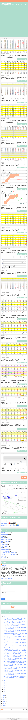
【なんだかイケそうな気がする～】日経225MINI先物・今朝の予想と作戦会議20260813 (15, 656)
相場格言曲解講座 (5, 549)
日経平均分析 (4, 544)
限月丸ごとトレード (22, 59)
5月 (5, 683)
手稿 (2, 547)
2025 (4, 693)
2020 (4, 703)
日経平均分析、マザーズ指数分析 (8, 552)
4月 (5, 685)
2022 (4, 699)
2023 (4, 697)
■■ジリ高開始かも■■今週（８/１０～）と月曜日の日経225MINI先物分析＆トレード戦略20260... (15, 662)
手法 (2, 542)
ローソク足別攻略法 (5, 551)
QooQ (16, 719)
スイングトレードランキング (7, 525)
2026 (4, 615)
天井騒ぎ (4, 565)
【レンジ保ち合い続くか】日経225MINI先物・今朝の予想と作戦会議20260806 (15, 668)
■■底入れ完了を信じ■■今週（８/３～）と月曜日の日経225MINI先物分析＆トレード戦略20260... (15, 677)
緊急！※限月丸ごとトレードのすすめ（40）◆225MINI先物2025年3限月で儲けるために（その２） (13, 426)
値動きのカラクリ (5, 541)
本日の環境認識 (4, 534)
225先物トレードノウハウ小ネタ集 (9, 554)
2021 (4, 701)
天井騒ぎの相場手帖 (6, 3)
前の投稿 (24, 477)
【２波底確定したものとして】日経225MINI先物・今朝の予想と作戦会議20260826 (15, 625)
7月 (5, 680)
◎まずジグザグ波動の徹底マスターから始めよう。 (12, 485)
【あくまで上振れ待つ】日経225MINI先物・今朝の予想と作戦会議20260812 (15, 659)
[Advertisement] (14, 23)
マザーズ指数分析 (5, 546)
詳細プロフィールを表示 (6, 578)
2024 (4, 695)
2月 (5, 689)
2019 (4, 705)
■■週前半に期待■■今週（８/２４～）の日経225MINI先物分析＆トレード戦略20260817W (15, 634)
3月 (5, 687)
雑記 (2, 536)
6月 (5, 682)
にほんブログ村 (4, 523)
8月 (5, 616)
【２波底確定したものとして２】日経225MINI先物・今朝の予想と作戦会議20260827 (14, 622)
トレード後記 (4, 557)
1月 (5, 691)
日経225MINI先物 (5, 532)
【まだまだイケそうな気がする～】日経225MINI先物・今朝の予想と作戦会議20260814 (15, 653)
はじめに (3, 556)
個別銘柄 (3, 537)
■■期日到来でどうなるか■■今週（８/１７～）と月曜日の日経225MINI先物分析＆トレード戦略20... (15, 649)
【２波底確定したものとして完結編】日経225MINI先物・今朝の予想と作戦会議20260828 (15, 619)
